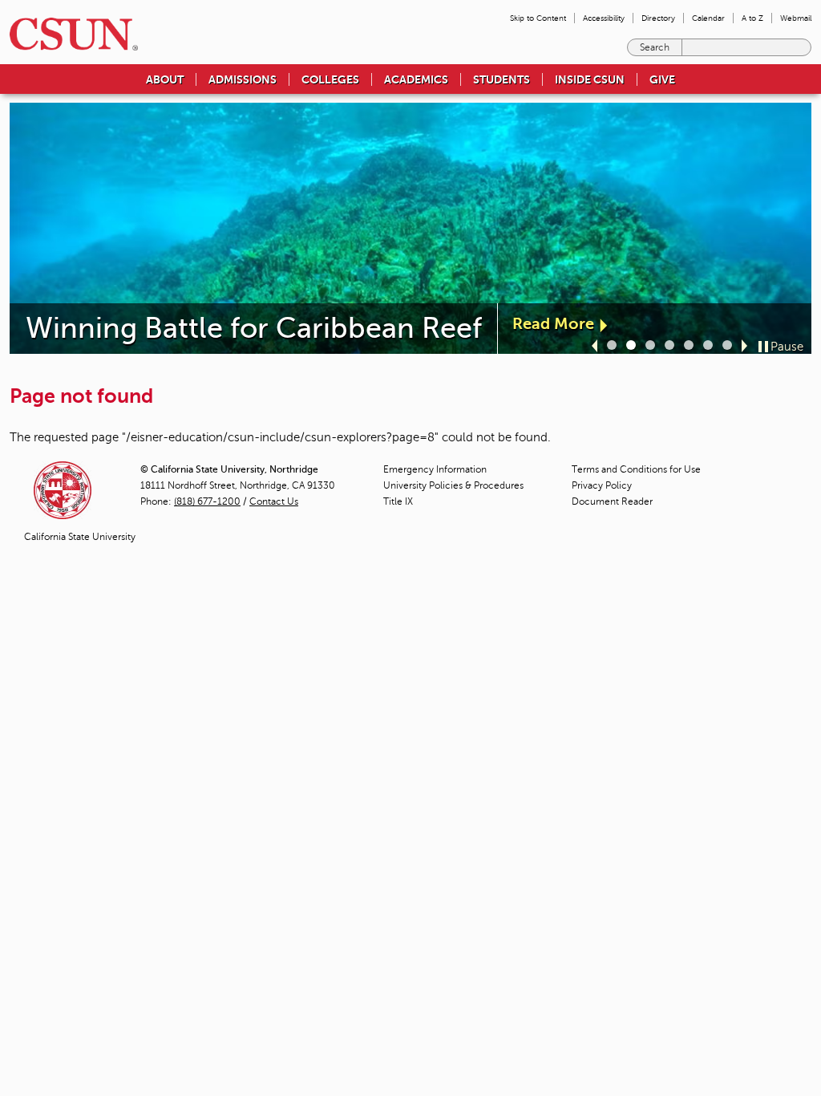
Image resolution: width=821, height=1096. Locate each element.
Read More (553, 324)
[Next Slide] (744, 345)
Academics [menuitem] (416, 79)
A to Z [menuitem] (752, 18)
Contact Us (273, 501)
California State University (79, 536)
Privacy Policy (602, 485)
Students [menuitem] (501, 79)
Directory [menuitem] (658, 18)
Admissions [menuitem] (242, 79)
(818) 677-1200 (207, 501)
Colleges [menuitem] (330, 79)
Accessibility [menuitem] (604, 18)
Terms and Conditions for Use (636, 469)
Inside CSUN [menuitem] (590, 79)
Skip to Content (538, 18)
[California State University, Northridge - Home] (69, 34)
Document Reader (612, 501)
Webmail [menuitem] (795, 18)
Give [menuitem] (662, 79)
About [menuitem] (165, 79)
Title (398, 501)
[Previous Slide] (594, 345)
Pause (786, 346)
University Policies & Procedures (453, 485)
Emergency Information (435, 469)
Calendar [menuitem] (708, 18)
